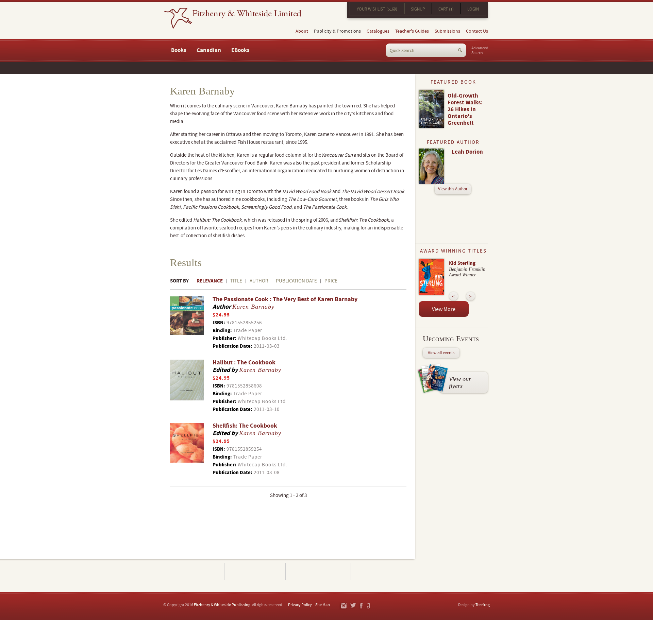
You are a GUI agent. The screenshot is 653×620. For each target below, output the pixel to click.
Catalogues (378, 31)
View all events (441, 353)
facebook (361, 606)
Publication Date (296, 281)
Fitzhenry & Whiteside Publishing (222, 604)
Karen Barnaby (253, 306)
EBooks (240, 50)
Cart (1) (446, 9)
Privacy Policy (300, 604)
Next (470, 296)
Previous (453, 296)
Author (259, 281)
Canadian (209, 50)
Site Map (322, 604)
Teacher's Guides (412, 31)
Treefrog (482, 604)
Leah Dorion (467, 152)
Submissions (447, 31)
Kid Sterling (462, 263)
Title (236, 281)
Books (178, 50)
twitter (353, 606)
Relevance (210, 281)
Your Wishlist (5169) (377, 9)
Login (473, 9)
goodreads (369, 606)
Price (330, 281)
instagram (343, 606)
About (302, 31)
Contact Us (477, 31)
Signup (418, 9)
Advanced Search (479, 50)
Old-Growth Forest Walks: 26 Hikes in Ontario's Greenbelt (465, 109)
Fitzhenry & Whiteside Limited (232, 18)
